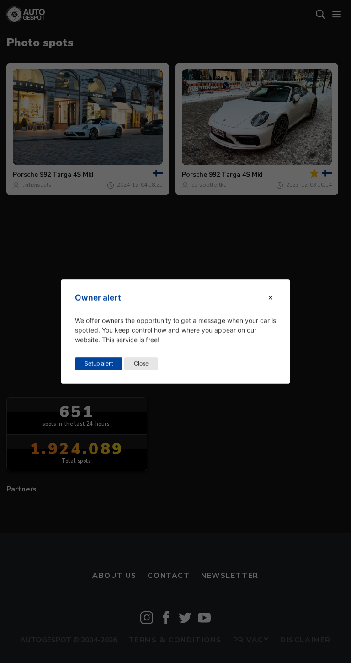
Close (141, 363)
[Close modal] (270, 297)
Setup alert (99, 363)
